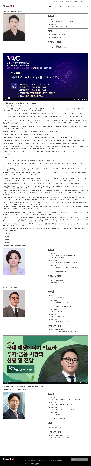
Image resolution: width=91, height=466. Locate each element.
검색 (57, 1)
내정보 (81, 1)
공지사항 (61, 1)
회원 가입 (76, 1)
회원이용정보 (68, 1)
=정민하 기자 (6, 157)
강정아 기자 (6, 239)
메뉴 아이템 (85, 6)
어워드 (62, 6)
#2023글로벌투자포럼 (8, 233)
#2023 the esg (6, 154)
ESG (69, 6)
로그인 (86, 1)
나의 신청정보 (77, 6)
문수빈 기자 (6, 236)
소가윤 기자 (6, 242)
